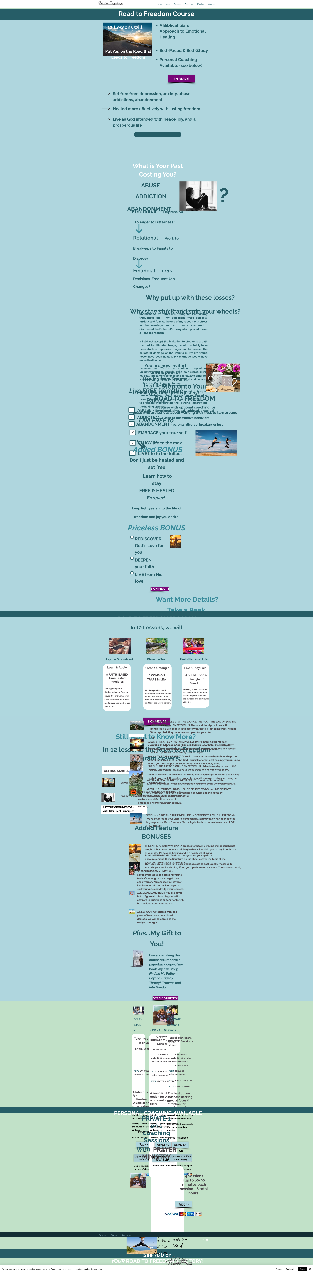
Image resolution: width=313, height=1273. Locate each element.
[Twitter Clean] (207, 1239)
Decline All (290, 1269)
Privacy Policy (96, 1269)
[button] (189, 4)
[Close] (310, 1269)
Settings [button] (279, 1269)
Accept (302, 1269)
